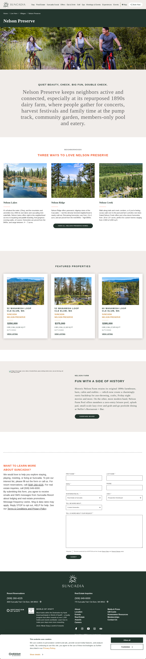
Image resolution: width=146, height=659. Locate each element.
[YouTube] (88, 629)
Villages (23, 13)
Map (125, 5)
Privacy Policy (105, 551)
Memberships (113, 617)
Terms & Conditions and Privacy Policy (26, 508)
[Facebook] (76, 629)
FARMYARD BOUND (87, 416)
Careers (78, 622)
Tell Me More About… (74, 503)
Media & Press (114, 609)
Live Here (13, 13)
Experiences (107, 5)
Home (5, 13)
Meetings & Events (93, 5)
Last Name (111, 474)
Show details (35, 654)
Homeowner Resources (118, 614)
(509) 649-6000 (82, 598)
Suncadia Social (53, 5)
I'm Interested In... (73, 494)
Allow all (127, 640)
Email (68, 484)
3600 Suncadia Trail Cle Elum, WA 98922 (23, 602)
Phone (109, 483)
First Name (70, 474)
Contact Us (112, 620)
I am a (109, 494)
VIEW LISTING (12, 334)
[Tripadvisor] (100, 629)
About (77, 609)
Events (116, 5)
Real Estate (40, 5)
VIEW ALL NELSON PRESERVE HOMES (73, 225)
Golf (78, 5)
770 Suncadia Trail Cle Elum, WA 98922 (90, 602)
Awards (78, 620)
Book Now (137, 5)
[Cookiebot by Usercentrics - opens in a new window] (15, 654)
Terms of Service (116, 551)
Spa (83, 5)
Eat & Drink (71, 5)
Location (78, 612)
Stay (33, 5)
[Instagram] (82, 629)
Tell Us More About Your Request (79, 513)
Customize (125, 647)
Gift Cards (112, 612)
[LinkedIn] (94, 629)
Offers (62, 5)
